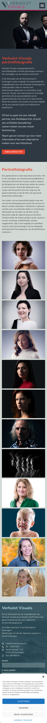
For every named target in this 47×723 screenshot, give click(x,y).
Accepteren (23, 701)
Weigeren (23, 708)
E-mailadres (8, 670)
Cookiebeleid (18, 720)
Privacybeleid (27, 720)
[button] (43, 677)
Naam (5, 661)
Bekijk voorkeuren (23, 714)
